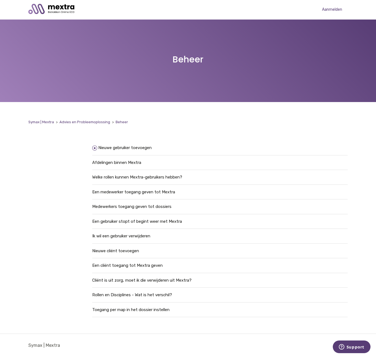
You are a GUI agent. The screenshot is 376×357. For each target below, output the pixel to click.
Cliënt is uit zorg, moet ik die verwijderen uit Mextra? (142, 280)
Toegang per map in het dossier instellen (131, 309)
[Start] (51, 12)
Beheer (122, 122)
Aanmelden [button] (332, 9)
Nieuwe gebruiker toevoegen (125, 147)
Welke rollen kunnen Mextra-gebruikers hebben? (137, 177)
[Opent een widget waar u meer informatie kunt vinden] (351, 347)
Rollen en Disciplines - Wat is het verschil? (132, 294)
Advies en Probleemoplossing (84, 122)
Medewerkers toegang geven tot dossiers (131, 206)
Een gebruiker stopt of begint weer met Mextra (137, 221)
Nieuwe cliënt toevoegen (115, 250)
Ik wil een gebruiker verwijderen (121, 236)
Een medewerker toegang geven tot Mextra (133, 192)
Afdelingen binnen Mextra (116, 162)
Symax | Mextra (41, 122)
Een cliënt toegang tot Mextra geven (127, 265)
